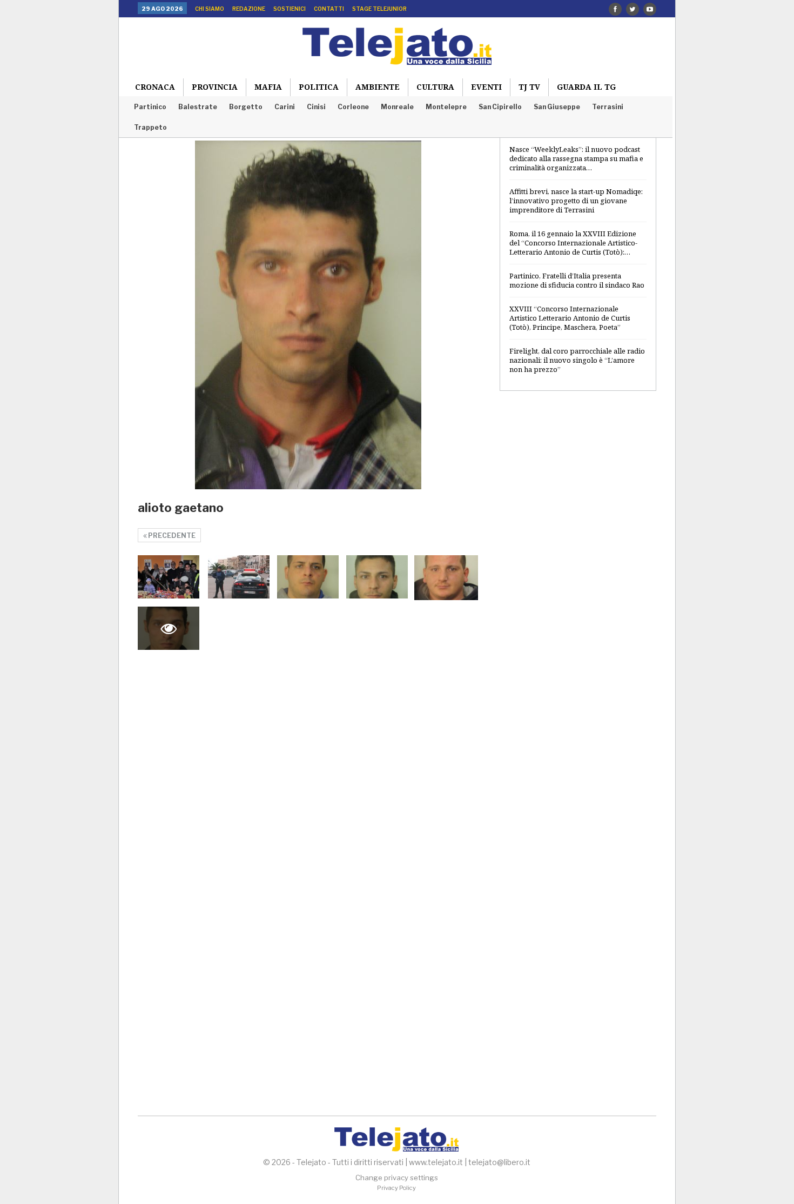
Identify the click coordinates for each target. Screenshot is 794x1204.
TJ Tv (529, 87)
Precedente (171, 535)
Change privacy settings (396, 1177)
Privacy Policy (396, 1188)
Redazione (248, 8)
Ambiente (377, 87)
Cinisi (316, 107)
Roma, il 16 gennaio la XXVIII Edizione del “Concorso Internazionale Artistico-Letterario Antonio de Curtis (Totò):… (573, 243)
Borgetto (246, 107)
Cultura (435, 87)
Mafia (268, 87)
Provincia (215, 87)
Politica (319, 87)
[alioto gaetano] (168, 576)
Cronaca (155, 87)
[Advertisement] (578, 575)
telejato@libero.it (499, 1162)
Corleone (353, 107)
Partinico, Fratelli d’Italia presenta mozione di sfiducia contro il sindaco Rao (576, 280)
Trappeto (150, 127)
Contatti (329, 8)
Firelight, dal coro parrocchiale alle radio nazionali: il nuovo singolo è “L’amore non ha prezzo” (577, 360)
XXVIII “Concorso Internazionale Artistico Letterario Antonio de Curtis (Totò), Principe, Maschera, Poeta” (569, 318)
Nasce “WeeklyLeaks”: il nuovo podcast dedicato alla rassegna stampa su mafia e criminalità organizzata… (576, 158)
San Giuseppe (557, 107)
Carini (284, 107)
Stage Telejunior (379, 8)
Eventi (486, 87)
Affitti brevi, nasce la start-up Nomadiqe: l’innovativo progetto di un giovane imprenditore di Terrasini (576, 201)
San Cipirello (500, 107)
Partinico (150, 107)
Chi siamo (209, 8)
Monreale (397, 107)
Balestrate (197, 107)
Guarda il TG (586, 87)
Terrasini (607, 107)
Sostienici (289, 8)
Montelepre (446, 107)
